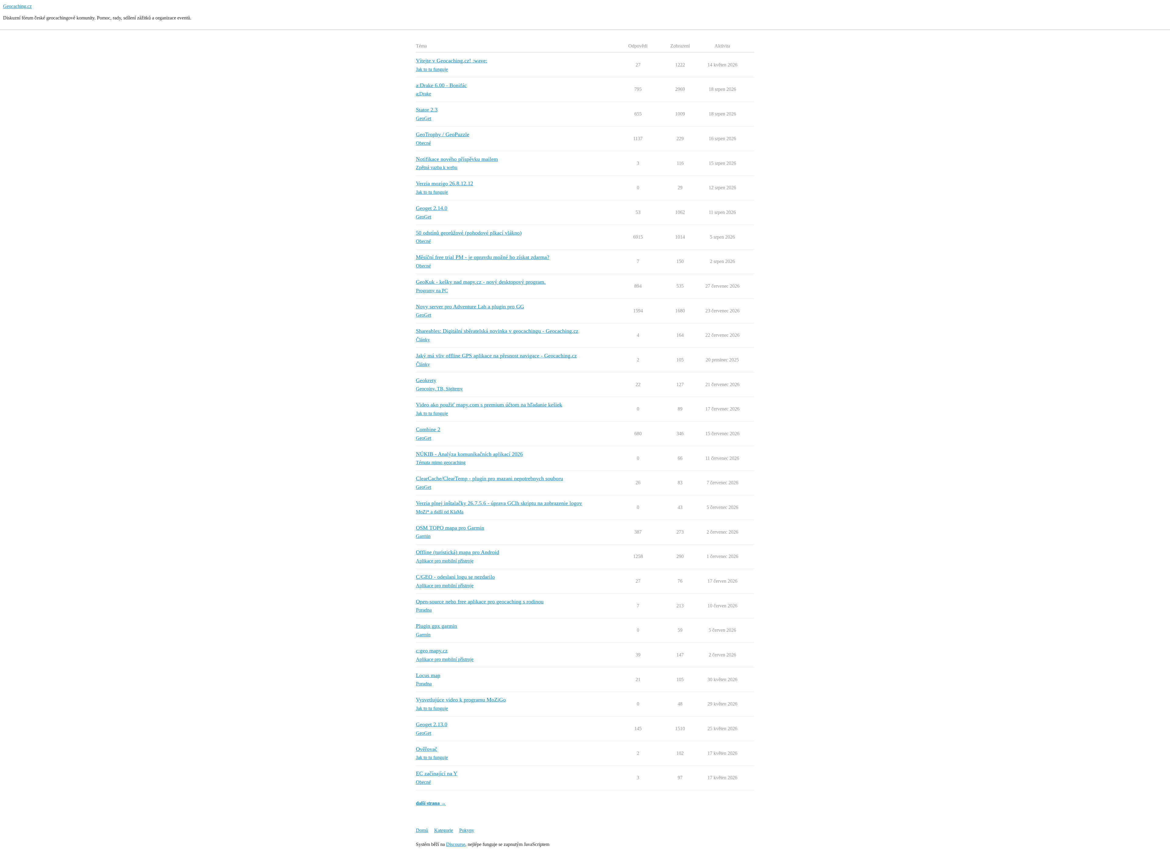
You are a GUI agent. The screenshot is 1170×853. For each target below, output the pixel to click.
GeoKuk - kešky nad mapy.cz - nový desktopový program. (481, 282)
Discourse (455, 844)
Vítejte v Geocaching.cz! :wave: (451, 61)
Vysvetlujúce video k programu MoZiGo (461, 700)
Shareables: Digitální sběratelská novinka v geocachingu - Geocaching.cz (497, 331)
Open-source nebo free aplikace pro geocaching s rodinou (480, 602)
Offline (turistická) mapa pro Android (457, 552)
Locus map (428, 675)
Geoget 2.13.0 (431, 724)
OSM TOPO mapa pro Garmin (450, 528)
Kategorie (443, 830)
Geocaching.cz (17, 6)
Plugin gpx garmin (436, 626)
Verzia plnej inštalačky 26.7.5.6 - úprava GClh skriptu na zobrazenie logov (499, 503)
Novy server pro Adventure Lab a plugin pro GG (470, 307)
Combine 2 (428, 429)
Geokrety (426, 380)
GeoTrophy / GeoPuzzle (442, 134)
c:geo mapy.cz (432, 651)
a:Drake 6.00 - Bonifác (441, 85)
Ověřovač (426, 749)
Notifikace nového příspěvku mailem (457, 159)
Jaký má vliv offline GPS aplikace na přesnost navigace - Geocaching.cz (496, 356)
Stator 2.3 (427, 110)
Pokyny (466, 830)
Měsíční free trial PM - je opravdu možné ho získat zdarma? (482, 257)
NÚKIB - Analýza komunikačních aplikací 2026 (469, 454)
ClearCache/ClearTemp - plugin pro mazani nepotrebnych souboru (489, 478)
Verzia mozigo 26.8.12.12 (444, 183)
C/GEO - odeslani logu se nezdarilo (455, 577)
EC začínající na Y (436, 773)
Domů (422, 830)
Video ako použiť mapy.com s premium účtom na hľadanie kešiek (489, 405)
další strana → (431, 803)
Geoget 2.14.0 (431, 208)
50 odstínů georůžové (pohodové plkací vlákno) (469, 233)
